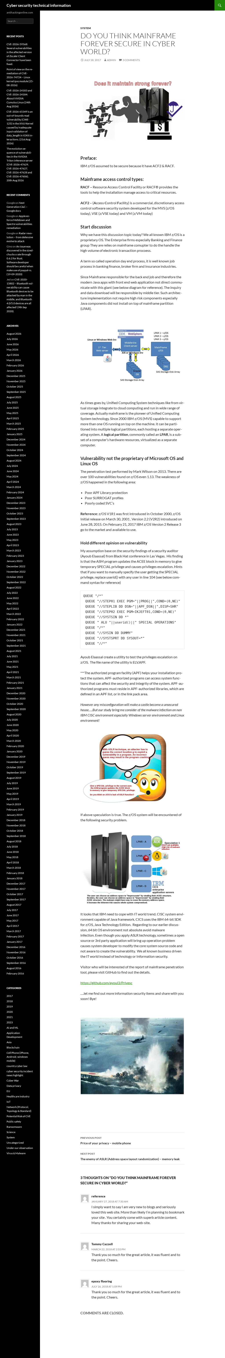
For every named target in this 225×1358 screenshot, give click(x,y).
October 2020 (15, 703)
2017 (10, 996)
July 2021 (12, 656)
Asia (9, 1042)
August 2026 (14, 333)
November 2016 (16, 952)
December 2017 (16, 883)
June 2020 (13, 725)
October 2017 (15, 894)
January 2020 (14, 751)
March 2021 (14, 677)
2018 (10, 1001)
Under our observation (20, 1148)
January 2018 (14, 878)
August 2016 (14, 968)
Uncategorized (15, 1142)
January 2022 (14, 624)
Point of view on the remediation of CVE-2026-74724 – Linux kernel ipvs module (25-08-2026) (20, 77)
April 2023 (13, 545)
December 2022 (16, 566)
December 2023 (16, 503)
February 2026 (15, 365)
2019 (10, 1006)
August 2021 (14, 651)
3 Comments (131, 60)
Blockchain (13, 1047)
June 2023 (13, 534)
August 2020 (14, 714)
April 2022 (13, 608)
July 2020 (12, 719)
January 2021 (14, 688)
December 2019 (16, 756)
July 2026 (12, 339)
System (85, 28)
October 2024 (15, 450)
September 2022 (16, 582)
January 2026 (14, 370)
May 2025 (12, 413)
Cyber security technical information (39, 5)
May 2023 (12, 540)
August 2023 (14, 524)
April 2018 (13, 862)
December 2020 (16, 693)
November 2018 (16, 825)
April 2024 (13, 481)
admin (111, 60)
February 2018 (15, 873)
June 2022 (13, 598)
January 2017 (14, 941)
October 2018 (15, 830)
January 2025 (14, 434)
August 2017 (14, 904)
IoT (9, 1101)
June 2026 (13, 344)
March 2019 (14, 804)
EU (8, 1091)
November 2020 (16, 698)
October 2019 (15, 767)
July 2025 (12, 402)
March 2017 (14, 931)
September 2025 (16, 391)
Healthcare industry (18, 1096)
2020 (10, 1011)
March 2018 (14, 867)
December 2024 (16, 439)
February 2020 (15, 746)
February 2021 (15, 682)
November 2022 (16, 571)
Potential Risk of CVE (19, 1116)
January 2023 (14, 561)
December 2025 (16, 376)
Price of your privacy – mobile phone (105, 1140)
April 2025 (13, 418)
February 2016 (15, 973)
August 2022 (14, 587)
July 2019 (12, 783)
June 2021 (13, 661)
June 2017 (13, 915)
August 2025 (14, 397)
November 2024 (16, 444)
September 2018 (16, 836)
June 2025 (13, 407)
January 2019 (14, 814)
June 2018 (13, 851)
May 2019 (12, 793)
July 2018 (12, 846)
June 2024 (13, 471)
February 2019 (15, 809)
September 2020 (16, 709)
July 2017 (12, 910)
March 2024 (14, 487)
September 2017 (16, 899)
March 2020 (14, 740)
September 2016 (16, 963)
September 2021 (16, 645)
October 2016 (15, 957)
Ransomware (14, 1126)
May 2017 (12, 920)
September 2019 (16, 772)
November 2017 (16, 888)
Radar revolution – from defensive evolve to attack (20, 237)
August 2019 (14, 777)
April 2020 (13, 735)
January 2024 (14, 497)
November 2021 (16, 635)
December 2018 (16, 820)
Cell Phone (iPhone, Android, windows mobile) (18, 1056)
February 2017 (15, 936)
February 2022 (15, 619)
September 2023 (16, 518)
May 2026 (12, 349)
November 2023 (16, 508)
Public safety (14, 1121)
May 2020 (12, 730)
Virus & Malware (16, 1153)
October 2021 (15, 640)
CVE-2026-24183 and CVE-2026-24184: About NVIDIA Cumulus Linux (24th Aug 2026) (19, 98)
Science (11, 1132)
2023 (10, 1022)
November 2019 (16, 762)
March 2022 (14, 614)
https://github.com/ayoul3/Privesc (106, 983)
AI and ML (12, 1027)
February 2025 (15, 428)
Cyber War (13, 1080)
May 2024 (12, 476)
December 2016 (16, 947)
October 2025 (15, 386)
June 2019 (13, 788)
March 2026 (14, 360)
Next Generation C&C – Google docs (17, 206)
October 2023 (15, 513)
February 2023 (15, 555)
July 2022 (12, 592)
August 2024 (14, 460)
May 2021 (12, 666)
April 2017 (13, 926)
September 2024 (16, 455)
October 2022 (15, 577)
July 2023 (12, 529)
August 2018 (14, 841)
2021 (10, 1017)
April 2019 (13, 799)
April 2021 (13, 672)
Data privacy (14, 1085)
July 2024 (12, 466)
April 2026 (13, 354)
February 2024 (15, 492)
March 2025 (14, 423)
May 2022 (12, 603)
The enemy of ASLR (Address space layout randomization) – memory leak (130, 1156)
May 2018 (12, 857)
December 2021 (16, 629)
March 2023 (14, 550)
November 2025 (16, 381)
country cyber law (17, 1066)
